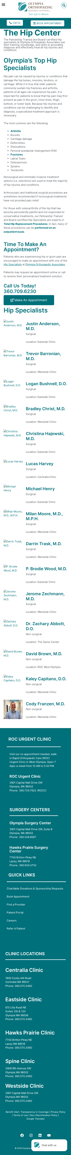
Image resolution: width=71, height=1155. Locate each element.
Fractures (17, 154)
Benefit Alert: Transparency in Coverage (27, 1111)
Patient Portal (15, 912)
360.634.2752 (27, 865)
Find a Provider (16, 904)
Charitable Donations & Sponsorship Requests (35, 888)
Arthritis (16, 131)
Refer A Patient (16, 928)
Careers (12, 920)
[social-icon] (22, 1135)
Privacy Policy (58, 1111)
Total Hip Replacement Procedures (25, 224)
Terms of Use (20, 1115)
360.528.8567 (27, 837)
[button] (3, 4)
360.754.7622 (27, 790)
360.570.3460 (23, 986)
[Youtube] (49, 1135)
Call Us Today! (20, 286)
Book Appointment (18, 896)
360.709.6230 (20, 291)
